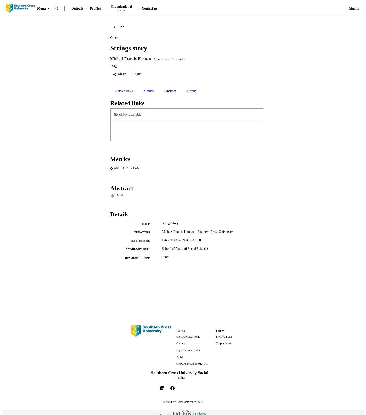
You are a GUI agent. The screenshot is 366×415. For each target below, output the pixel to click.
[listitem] (162, 388)
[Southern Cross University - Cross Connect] (20, 8)
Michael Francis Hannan (130, 59)
